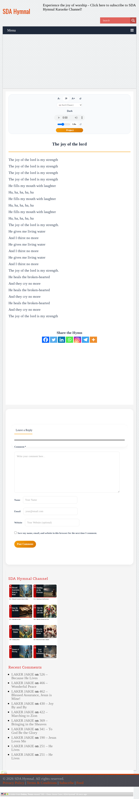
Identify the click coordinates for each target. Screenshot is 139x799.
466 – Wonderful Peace (29, 684)
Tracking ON (77, 798)
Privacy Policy (13, 783)
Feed (79, 783)
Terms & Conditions (42, 783)
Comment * (20, 447)
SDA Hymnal (16, 11)
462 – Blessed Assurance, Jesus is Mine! (31, 695)
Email (17, 511)
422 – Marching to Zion (29, 714)
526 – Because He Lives (29, 676)
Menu (11, 30)
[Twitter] (53, 340)
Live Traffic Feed (67, 788)
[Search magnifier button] (133, 20)
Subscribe (66, 783)
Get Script (56, 798)
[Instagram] (77, 340)
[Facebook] (45, 340)
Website (18, 522)
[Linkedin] (61, 340)
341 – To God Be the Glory (31, 731)
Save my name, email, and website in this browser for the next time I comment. (57, 533)
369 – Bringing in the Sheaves (29, 722)
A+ (73, 98)
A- (59, 98)
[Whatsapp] (69, 340)
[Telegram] (85, 340)
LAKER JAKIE (22, 674)
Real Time (66, 798)
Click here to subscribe (107, 5)
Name (17, 500)
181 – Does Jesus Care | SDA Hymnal (58, 794)
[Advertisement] (69, 61)
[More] (93, 340)
